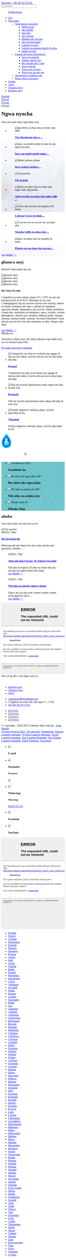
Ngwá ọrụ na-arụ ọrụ (33, 72)
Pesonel (12, 366)
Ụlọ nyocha (21, 180)
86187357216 (15, 806)
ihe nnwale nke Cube (33, 63)
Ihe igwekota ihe (10, 538)
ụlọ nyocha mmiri (31, 42)
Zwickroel (45, 740)
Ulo (10, 17)
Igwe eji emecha (30, 57)
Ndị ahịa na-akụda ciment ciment (27, 585)
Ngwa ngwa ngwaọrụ (26, 78)
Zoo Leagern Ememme (34, 737)
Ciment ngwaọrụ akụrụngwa (30, 54)
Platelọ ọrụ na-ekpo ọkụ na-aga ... (34, 248)
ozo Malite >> (8, 254)
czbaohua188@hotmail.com (23, 698)
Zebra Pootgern (30, 740)
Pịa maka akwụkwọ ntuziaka (16, 347)
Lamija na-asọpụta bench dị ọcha (39, 48)
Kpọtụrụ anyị (15, 90)
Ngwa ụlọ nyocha (31, 69)
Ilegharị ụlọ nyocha (32, 39)
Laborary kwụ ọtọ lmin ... (30, 215)
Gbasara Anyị (15, 87)
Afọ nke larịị (33, 731)
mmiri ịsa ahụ (29, 51)
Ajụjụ (11, 84)
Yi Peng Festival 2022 (13, 731)
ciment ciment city (31, 60)
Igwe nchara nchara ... (28, 166)
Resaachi (13, 394)
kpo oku (26, 33)
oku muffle (27, 29)
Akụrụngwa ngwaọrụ (26, 23)
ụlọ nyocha (28, 36)
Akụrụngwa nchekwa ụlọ (28, 75)
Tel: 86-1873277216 (19, 705)
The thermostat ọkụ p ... (28, 137)
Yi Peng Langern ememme (36, 734)
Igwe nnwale (29, 66)
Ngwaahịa (13, 20)
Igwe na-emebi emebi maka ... (32, 153)
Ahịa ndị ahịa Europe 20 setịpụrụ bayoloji (32, 561)
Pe (52, 725)
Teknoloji (13, 419)
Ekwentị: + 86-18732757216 (16, 2)
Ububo (12, 81)
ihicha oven (28, 26)
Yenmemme (47, 731)
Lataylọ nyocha (30, 45)
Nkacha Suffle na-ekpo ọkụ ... (32, 232)
